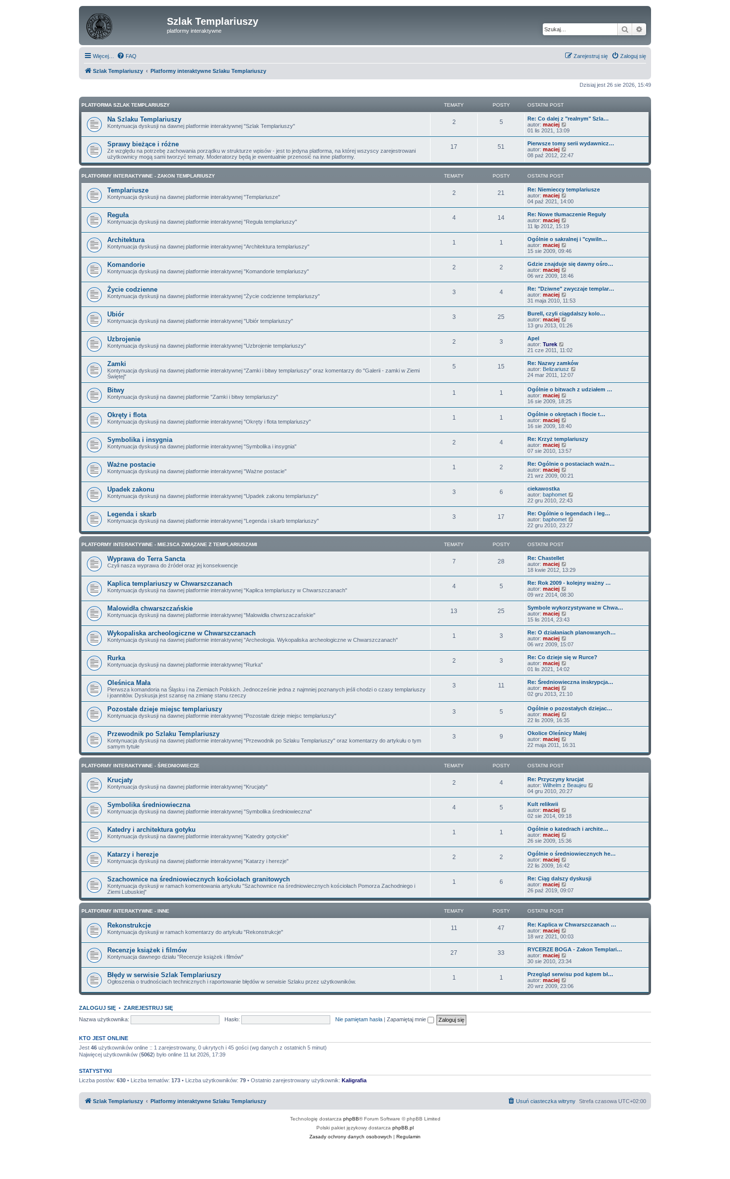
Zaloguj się (97, 1008)
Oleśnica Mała (128, 682)
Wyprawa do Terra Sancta (146, 558)
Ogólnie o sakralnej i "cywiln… (567, 239)
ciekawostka (543, 489)
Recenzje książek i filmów (147, 950)
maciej (551, 124)
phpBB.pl (403, 1127)
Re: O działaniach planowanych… (571, 632)
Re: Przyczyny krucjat (555, 779)
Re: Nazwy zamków (553, 363)
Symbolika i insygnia (139, 439)
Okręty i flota (126, 415)
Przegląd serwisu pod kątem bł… (570, 974)
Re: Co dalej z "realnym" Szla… (568, 119)
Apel (533, 338)
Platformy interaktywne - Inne (125, 911)
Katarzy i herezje (132, 854)
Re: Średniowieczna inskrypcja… (570, 682)
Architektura (126, 240)
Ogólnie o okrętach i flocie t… (566, 414)
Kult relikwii (542, 804)
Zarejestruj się (148, 1008)
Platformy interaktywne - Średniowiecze (140, 765)
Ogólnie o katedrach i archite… (567, 829)
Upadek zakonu (130, 489)
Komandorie (126, 264)
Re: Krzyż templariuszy (557, 439)
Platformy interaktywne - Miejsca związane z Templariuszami (169, 544)
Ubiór (115, 314)
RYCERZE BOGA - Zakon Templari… (574, 949)
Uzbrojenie (124, 339)
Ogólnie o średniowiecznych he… (571, 854)
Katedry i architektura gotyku (151, 829)
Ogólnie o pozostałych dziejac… (569, 708)
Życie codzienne (132, 289)
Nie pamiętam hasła (358, 1019)
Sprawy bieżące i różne (143, 144)
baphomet (555, 494)
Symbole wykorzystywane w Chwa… (575, 608)
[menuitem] (127, 56)
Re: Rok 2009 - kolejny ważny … (569, 583)
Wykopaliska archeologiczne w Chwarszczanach (181, 633)
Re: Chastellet (545, 558)
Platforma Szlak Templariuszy (125, 105)
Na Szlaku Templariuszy (144, 119)
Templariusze (127, 190)
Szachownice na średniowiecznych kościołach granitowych (198, 879)
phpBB (351, 1118)
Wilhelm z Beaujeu (564, 785)
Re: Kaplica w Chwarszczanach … (571, 925)
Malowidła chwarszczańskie (150, 608)
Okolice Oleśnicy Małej (556, 733)
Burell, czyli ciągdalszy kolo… (566, 313)
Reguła (118, 215)
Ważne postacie (131, 464)
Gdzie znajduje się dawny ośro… (570, 264)
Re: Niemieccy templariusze (563, 189)
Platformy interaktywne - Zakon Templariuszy (148, 176)
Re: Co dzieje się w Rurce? (562, 657)
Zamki (116, 364)
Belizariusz (556, 369)
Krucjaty (120, 780)
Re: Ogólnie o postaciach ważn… (571, 464)
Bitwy (115, 390)
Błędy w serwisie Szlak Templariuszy (164, 975)
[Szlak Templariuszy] (124, 24)
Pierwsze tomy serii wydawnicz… (570, 143)
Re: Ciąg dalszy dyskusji (559, 878)
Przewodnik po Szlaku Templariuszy (163, 734)
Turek (550, 344)
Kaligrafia (354, 1080)
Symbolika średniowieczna (148, 804)
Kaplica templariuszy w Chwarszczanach (169, 583)
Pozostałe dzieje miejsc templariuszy (164, 709)
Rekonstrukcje (129, 925)
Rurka (116, 658)
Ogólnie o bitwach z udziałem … (569, 389)
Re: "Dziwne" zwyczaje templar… (570, 289)
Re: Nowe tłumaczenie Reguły (566, 214)
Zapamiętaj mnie (407, 1019)
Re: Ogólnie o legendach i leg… (568, 513)
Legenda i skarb (131, 514)
